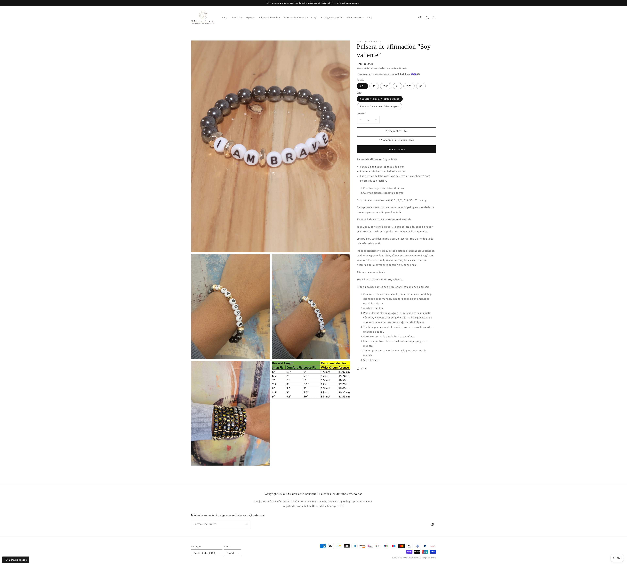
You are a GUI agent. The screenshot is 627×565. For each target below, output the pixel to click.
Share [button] (364, 368)
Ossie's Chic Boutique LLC (408, 558)
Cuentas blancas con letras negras (379, 106)
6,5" (362, 86)
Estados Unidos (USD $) (205, 553)
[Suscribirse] (246, 524)
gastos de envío (367, 68)
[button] (420, 17)
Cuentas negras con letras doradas (379, 98)
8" (397, 86)
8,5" (409, 86)
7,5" (386, 86)
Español (230, 553)
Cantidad (361, 113)
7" (374, 86)
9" (421, 86)
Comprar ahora (396, 149)
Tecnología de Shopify (427, 558)
